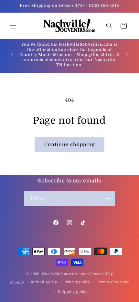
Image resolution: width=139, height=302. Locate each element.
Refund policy (44, 282)
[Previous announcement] (12, 55)
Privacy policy (77, 282)
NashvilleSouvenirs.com (65, 274)
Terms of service (113, 282)
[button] (13, 25)
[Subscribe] (108, 198)
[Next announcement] (127, 55)
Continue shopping (69, 144)
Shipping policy (73, 292)
